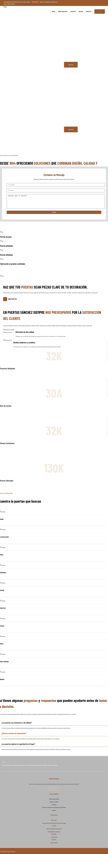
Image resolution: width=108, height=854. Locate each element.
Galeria (81, 11)
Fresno (2, 590)
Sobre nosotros (62, 11)
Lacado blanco (4, 537)
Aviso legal (54, 804)
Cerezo (2, 626)
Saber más (70, 64)
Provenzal (3, 572)
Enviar (54, 212)
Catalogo (73, 11)
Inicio (53, 11)
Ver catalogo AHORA (87, 64)
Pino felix (3, 608)
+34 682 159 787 (34, 2)
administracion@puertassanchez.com (48, 2)
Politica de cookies (54, 802)
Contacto (88, 11)
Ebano (1, 519)
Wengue (2, 679)
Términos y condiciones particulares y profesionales (54, 807)
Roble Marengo (4, 661)
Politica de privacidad (54, 799)
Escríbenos (99, 11)
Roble (1, 555)
